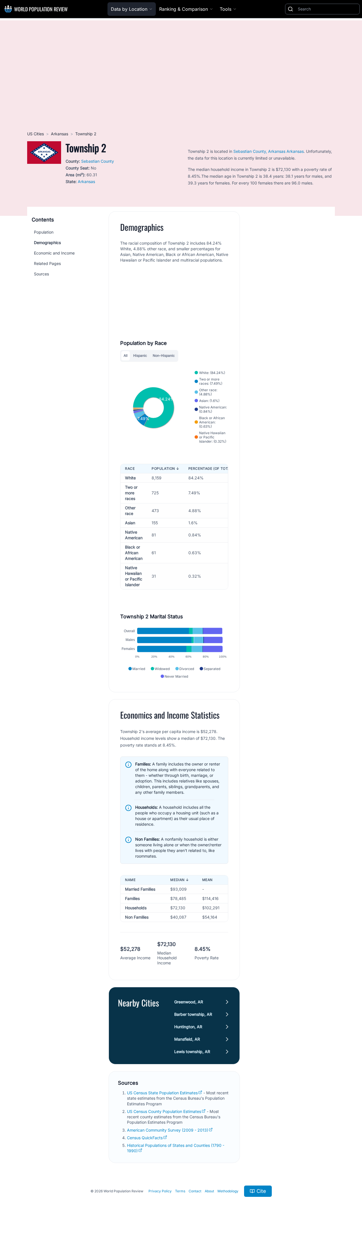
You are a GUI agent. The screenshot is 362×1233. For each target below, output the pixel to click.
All (126, 355)
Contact (195, 1191)
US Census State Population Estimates (162, 1092)
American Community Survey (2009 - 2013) (167, 1130)
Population (43, 232)
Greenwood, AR (188, 1001)
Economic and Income (54, 253)
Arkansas (59, 133)
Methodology (227, 1191)
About (209, 1191)
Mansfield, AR (187, 1039)
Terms (180, 1191)
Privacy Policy (160, 1191)
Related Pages (47, 263)
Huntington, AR (188, 1026)
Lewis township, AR (192, 1051)
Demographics (47, 242)
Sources (41, 273)
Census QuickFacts (145, 1137)
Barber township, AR (193, 1014)
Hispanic (140, 355)
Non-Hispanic (164, 355)
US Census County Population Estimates (164, 1111)
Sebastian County (97, 161)
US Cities (35, 133)
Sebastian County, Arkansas (259, 151)
